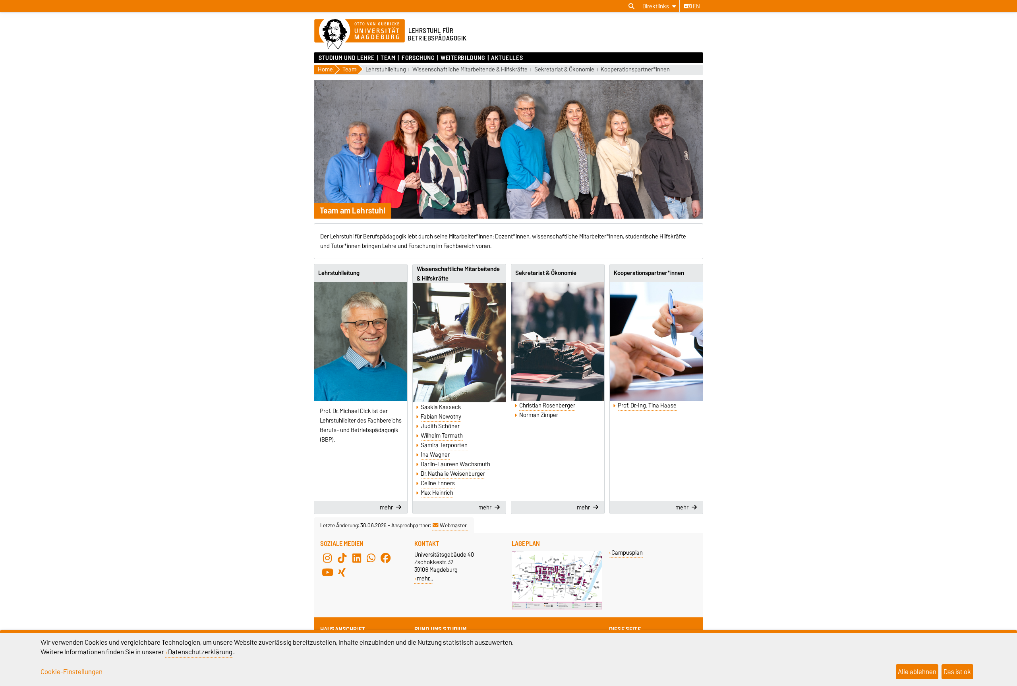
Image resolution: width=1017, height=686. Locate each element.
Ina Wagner (435, 454)
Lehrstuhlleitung (385, 69)
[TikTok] (342, 558)
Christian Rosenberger (547, 405)
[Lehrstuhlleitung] (360, 341)
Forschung (418, 58)
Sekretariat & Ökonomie (564, 69)
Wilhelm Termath (442, 435)
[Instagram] (327, 558)
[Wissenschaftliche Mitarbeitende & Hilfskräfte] (459, 343)
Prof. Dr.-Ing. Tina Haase (647, 405)
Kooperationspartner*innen (635, 69)
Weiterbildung (463, 58)
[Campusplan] (557, 608)
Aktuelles (507, 58)
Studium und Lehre (347, 58)
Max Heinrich (437, 493)
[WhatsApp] (371, 558)
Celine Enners (438, 483)
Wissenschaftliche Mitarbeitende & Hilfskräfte (470, 69)
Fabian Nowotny (441, 416)
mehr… (425, 578)
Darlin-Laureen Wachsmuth (455, 464)
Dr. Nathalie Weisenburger (453, 473)
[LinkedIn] (357, 558)
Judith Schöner (440, 426)
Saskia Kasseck (441, 407)
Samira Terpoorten (444, 445)
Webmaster (453, 525)
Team (388, 58)
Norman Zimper (538, 415)
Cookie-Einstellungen (71, 671)
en (696, 6)
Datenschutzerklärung (200, 651)
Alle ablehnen (917, 671)
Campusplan (627, 552)
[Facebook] (386, 558)
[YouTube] (327, 572)
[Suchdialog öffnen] (631, 6)
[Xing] (342, 572)
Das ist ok (957, 671)
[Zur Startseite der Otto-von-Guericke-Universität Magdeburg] (359, 34)
